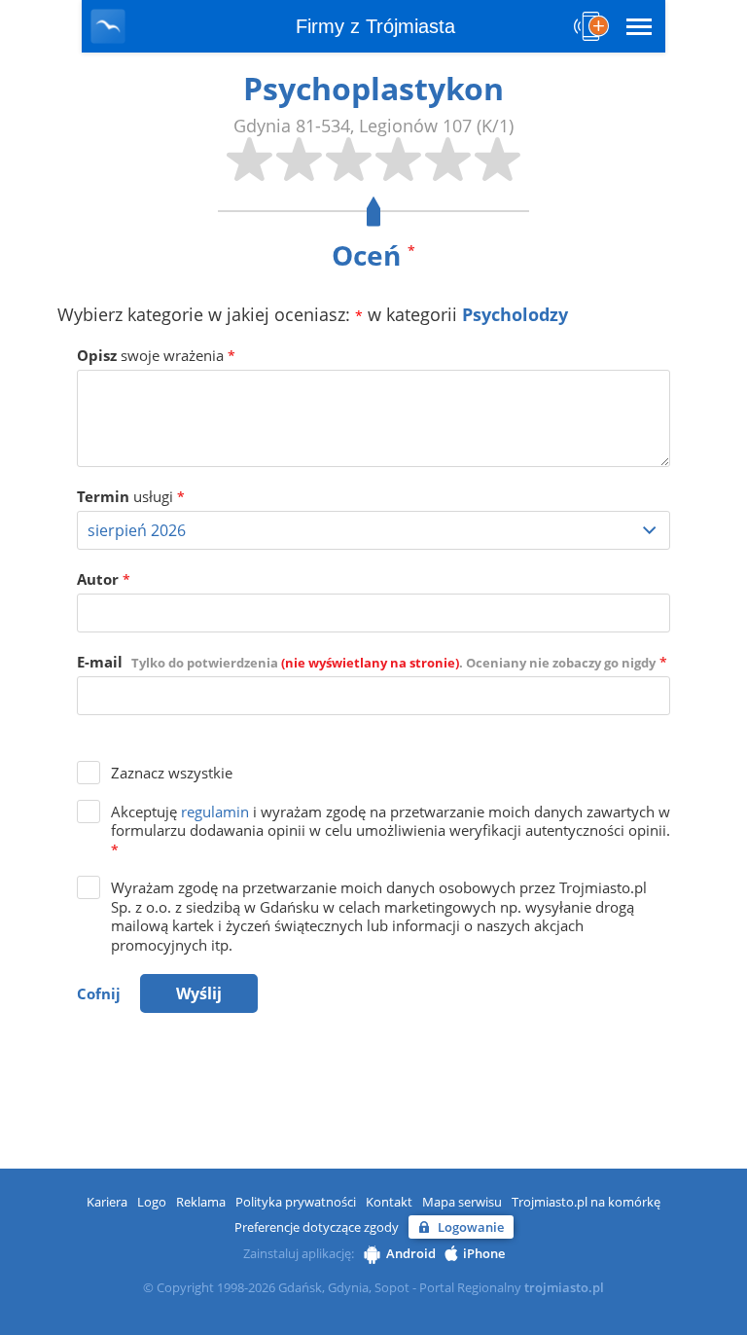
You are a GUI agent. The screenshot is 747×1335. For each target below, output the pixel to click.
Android (411, 1253)
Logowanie (471, 1227)
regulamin (215, 811)
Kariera (107, 1201)
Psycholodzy (515, 314)
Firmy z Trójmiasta (375, 26)
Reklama (201, 1201)
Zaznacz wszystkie (171, 772)
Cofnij (99, 993)
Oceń (373, 254)
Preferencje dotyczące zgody (316, 1227)
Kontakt (389, 1201)
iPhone (484, 1253)
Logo (151, 1201)
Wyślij (199, 993)
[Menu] (639, 26)
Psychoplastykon (373, 88)
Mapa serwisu (462, 1201)
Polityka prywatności (295, 1201)
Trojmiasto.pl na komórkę (586, 1201)
